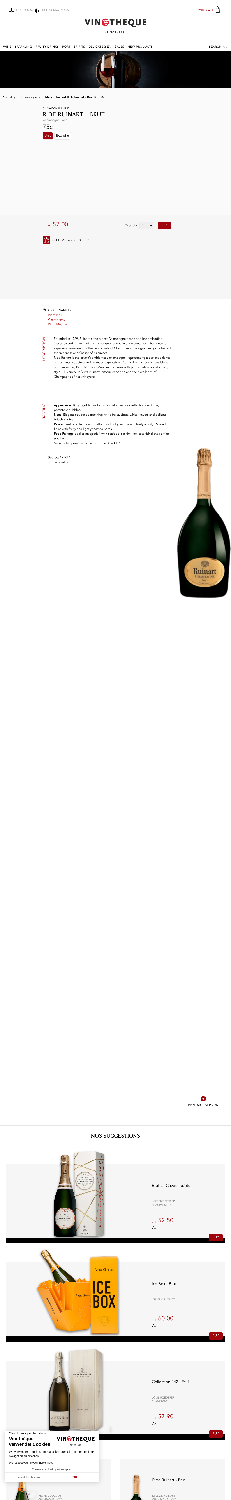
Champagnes (30, 97)
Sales (119, 47)
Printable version (203, 1105)
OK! (76, 1477)
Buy (164, 225)
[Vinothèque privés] (115, 26)
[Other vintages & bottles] (46, 240)
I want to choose (28, 1477)
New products (140, 47)
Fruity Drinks (47, 47)
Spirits (79, 47)
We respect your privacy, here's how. (31, 1462)
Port (66, 47)
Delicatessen (99, 47)
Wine (7, 47)
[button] (218, 47)
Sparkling (23, 47)
